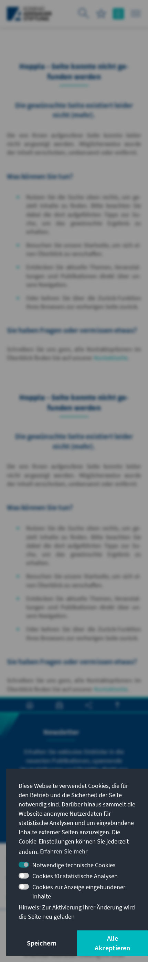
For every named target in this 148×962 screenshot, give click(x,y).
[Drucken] (29, 705)
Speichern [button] (42, 943)
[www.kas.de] (29, 14)
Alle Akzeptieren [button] (112, 943)
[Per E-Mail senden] (59, 705)
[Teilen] (88, 705)
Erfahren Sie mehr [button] (63, 851)
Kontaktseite (111, 358)
